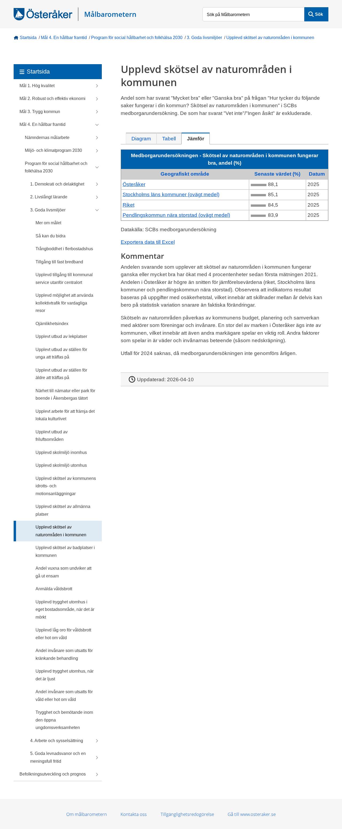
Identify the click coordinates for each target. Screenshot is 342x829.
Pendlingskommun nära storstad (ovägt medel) (176, 215)
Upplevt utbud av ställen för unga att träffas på (61, 353)
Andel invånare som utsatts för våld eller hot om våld (64, 695)
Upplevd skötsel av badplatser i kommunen (65, 551)
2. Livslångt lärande (48, 197)
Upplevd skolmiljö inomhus (61, 452)
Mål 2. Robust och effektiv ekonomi (53, 98)
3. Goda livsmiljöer (204, 37)
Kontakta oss (134, 814)
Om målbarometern (86, 814)
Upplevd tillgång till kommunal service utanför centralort (64, 278)
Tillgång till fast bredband (59, 262)
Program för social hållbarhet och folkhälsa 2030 (136, 37)
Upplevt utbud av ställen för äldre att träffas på (61, 374)
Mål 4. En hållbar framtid (64, 37)
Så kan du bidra (50, 236)
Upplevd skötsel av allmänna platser (63, 510)
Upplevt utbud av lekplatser (61, 336)
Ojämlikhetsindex (52, 323)
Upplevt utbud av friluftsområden (52, 436)
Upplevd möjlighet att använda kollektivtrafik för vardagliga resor (64, 303)
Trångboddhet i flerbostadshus (64, 248)
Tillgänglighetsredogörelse (187, 814)
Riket (128, 205)
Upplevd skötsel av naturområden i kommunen (270, 37)
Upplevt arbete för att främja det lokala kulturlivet (65, 415)
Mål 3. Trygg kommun (40, 111)
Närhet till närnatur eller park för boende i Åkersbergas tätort (65, 394)
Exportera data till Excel (148, 242)
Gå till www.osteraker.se (252, 814)
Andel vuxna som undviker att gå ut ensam (63, 572)
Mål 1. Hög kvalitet (37, 85)
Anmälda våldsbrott (54, 589)
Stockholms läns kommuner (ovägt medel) (171, 194)
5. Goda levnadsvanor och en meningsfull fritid (58, 757)
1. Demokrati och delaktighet (57, 184)
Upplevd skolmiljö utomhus (61, 465)
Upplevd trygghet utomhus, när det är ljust (65, 675)
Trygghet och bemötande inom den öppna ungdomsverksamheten (64, 720)
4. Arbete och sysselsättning (56, 740)
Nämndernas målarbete (47, 137)
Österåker (134, 184)
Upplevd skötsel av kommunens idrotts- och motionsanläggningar (66, 486)
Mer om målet (48, 223)
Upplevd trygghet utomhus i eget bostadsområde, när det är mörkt (65, 609)
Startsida (28, 37)
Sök (319, 14)
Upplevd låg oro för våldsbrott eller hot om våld (63, 634)
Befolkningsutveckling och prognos (53, 774)
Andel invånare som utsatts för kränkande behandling (64, 654)
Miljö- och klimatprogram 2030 (53, 150)
